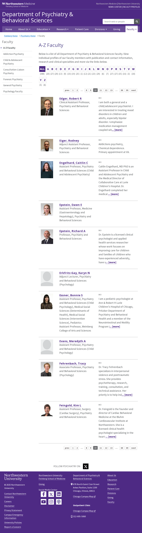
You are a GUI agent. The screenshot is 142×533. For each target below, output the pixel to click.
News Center (114, 7)
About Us (111, 475)
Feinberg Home (11, 36)
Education (112, 479)
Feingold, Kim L (70, 405)
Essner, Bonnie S (71, 295)
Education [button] (42, 29)
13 (111, 90)
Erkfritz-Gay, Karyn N (74, 273)
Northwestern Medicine (106, 3)
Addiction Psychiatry (13, 53)
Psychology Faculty (13, 91)
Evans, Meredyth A (72, 341)
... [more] (117, 129)
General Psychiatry (12, 85)
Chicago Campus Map (83, 496)
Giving (116, 29)
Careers (8, 501)
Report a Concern (12, 527)
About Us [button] (23, 29)
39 (127, 90)
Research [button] (62, 29)
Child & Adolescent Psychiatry (12, 62)
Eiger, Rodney (69, 140)
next (133, 90)
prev (67, 90)
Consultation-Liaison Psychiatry (13, 71)
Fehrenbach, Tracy (72, 363)
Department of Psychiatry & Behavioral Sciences (37, 17)
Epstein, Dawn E (70, 205)
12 (106, 90)
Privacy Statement (13, 510)
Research (111, 484)
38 (122, 90)
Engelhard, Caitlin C (73, 163)
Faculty (110, 502)
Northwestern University (129, 3)
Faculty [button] (131, 29)
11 (101, 90)
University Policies (13, 522)
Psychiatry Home (28, 36)
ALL (42, 69)
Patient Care (81, 29)
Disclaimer (9, 505)
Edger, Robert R (70, 98)
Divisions (111, 493)
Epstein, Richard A (72, 231)
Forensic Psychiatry (13, 79)
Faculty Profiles (131, 7)
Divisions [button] (100, 29)
